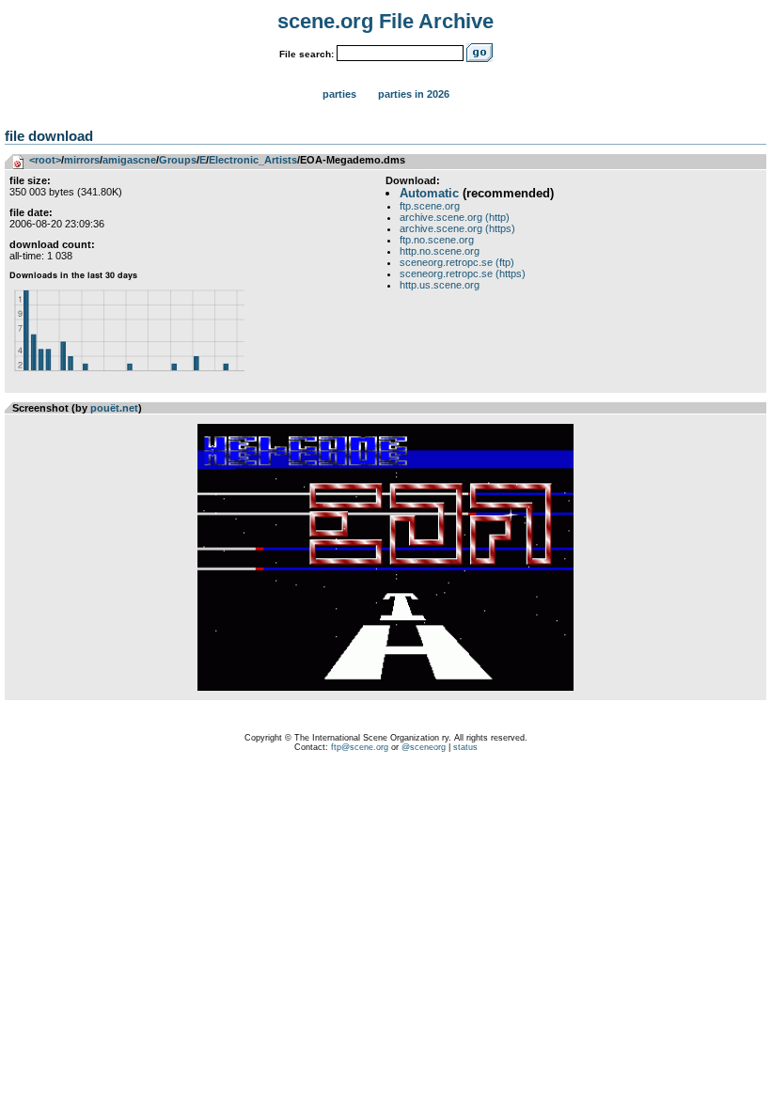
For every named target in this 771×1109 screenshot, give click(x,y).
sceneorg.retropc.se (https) (463, 273)
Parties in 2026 (413, 94)
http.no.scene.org (440, 251)
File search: (306, 54)
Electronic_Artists (253, 159)
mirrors (82, 159)
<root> (45, 159)
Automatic (429, 193)
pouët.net (114, 408)
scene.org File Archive (385, 21)
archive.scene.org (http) (455, 217)
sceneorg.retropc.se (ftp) (457, 262)
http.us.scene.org (440, 284)
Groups (178, 159)
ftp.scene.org (430, 205)
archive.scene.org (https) (457, 228)
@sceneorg (423, 747)
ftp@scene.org (359, 747)
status (465, 747)
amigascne (129, 159)
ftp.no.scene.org (437, 239)
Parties (339, 94)
